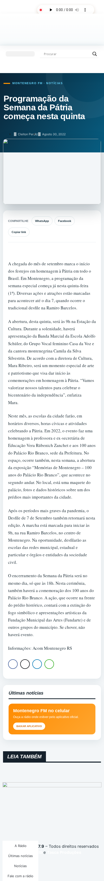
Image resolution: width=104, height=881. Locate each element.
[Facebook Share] (13, 664)
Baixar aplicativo (29, 726)
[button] (20, 54)
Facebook (64, 220)
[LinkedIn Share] (37, 664)
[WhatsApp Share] (49, 664)
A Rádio (21, 846)
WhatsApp (42, 220)
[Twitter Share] (25, 664)
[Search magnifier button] (94, 53)
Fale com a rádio (20, 876)
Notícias (20, 866)
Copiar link (19, 232)
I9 (40, 852)
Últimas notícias (20, 856)
